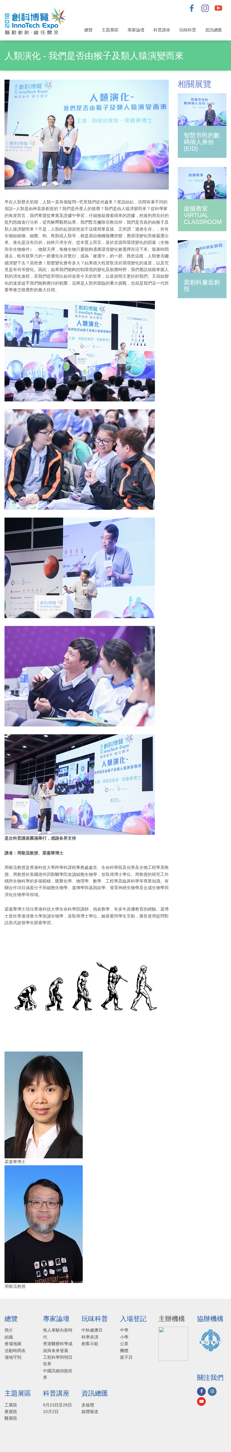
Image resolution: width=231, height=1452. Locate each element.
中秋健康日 (92, 1330)
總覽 (88, 29)
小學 (124, 1337)
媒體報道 (90, 1411)
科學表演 (90, 1337)
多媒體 (88, 1405)
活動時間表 (15, 1350)
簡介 (9, 1330)
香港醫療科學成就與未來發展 (57, 1347)
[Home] (38, 20)
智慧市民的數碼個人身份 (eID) (202, 142)
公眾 (124, 1343)
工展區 (11, 1405)
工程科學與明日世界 (57, 1360)
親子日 (126, 1357)
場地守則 (13, 1357)
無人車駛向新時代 (57, 1333)
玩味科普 (187, 29)
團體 (124, 1350)
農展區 (11, 1411)
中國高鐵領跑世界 (57, 1374)
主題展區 (110, 29)
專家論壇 (136, 29)
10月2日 (51, 1411)
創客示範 (90, 1343)
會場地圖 (13, 1343)
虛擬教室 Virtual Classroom (203, 215)
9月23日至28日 (57, 1405)
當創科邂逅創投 (202, 285)
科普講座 (161, 29)
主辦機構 (172, 1319)
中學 (124, 1330)
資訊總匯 (213, 29)
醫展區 (11, 1418)
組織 (9, 1337)
